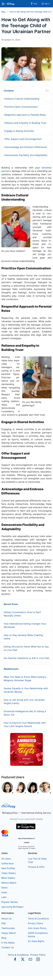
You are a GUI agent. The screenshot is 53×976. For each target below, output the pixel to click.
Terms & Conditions (38, 918)
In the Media (8, 942)
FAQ (3, 923)
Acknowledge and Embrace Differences (25, 147)
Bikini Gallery (8, 877)
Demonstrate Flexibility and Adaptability (25, 155)
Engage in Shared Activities (19, 131)
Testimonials (8, 928)
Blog (3, 937)
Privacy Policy (35, 923)
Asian (4, 892)
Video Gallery (8, 873)
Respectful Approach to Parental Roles (25, 114)
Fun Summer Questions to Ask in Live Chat (26, 658)
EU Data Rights (36, 941)
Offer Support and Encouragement (23, 139)
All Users (6, 858)
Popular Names (9, 902)
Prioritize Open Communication (21, 106)
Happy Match (8, 933)
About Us (6, 918)
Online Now (7, 863)
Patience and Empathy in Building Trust (25, 122)
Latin (4, 897)
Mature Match (8, 882)
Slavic (4, 887)
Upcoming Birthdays (12, 906)
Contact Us (7, 947)
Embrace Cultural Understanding (21, 98)
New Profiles (8, 868)
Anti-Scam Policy (37, 928)
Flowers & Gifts (36, 866)
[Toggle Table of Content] (47, 90)
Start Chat (43, 970)
